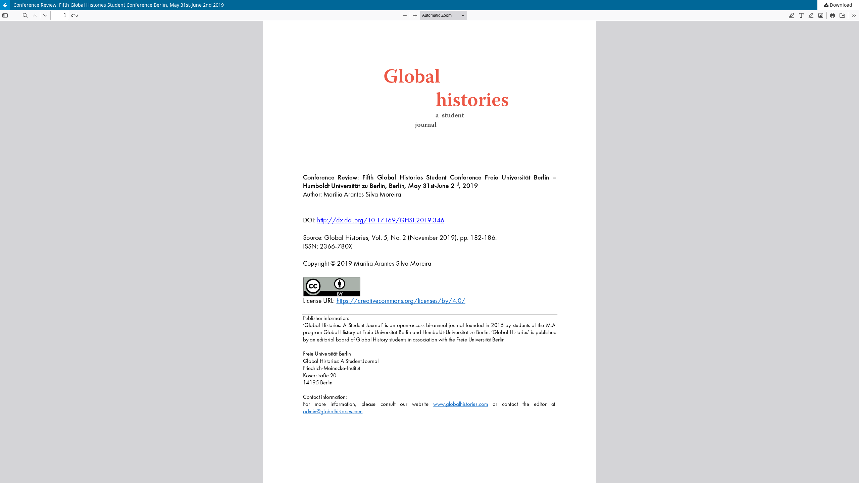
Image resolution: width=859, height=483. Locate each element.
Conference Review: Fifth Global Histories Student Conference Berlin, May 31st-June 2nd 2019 (118, 5)
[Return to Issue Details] (5, 5)
